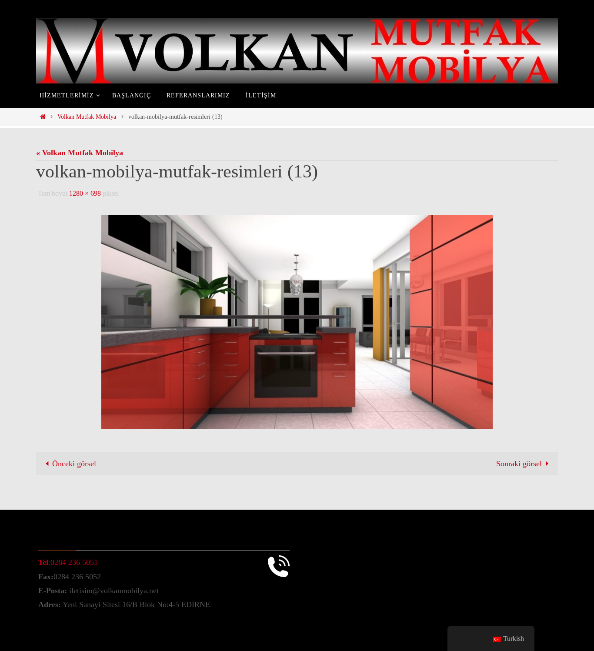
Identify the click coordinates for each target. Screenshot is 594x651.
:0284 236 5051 (68, 562)
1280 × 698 (85, 193)
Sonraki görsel (519, 463)
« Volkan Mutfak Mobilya (79, 152)
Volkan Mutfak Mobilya (86, 116)
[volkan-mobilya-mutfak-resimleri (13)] (297, 321)
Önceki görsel (74, 463)
